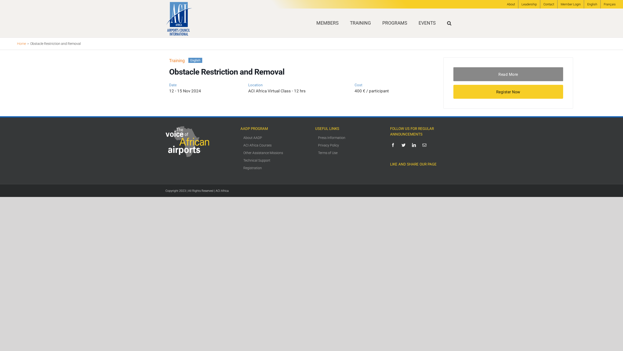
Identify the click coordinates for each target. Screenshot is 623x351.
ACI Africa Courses (257, 145)
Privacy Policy (328, 145)
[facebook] (394, 145)
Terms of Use (328, 153)
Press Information (331, 138)
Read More (508, 74)
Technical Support (256, 160)
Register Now (508, 92)
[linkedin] (415, 145)
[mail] (425, 145)
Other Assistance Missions (263, 153)
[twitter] (404, 145)
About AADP (252, 138)
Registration (252, 168)
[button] (449, 23)
